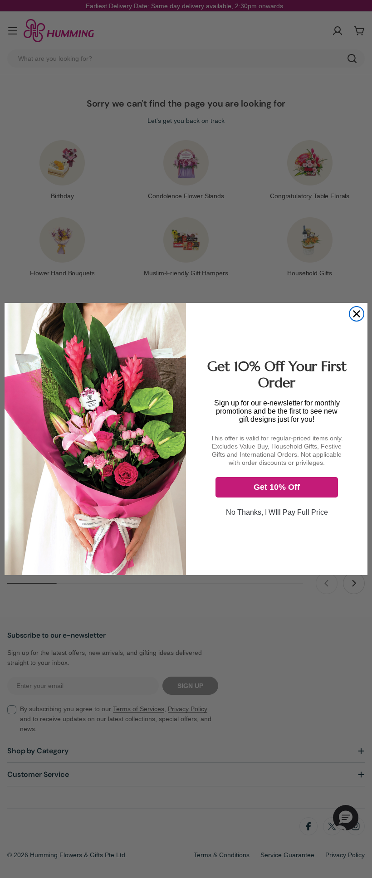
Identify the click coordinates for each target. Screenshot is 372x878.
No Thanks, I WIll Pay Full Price (277, 512)
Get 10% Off (277, 487)
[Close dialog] (356, 314)
